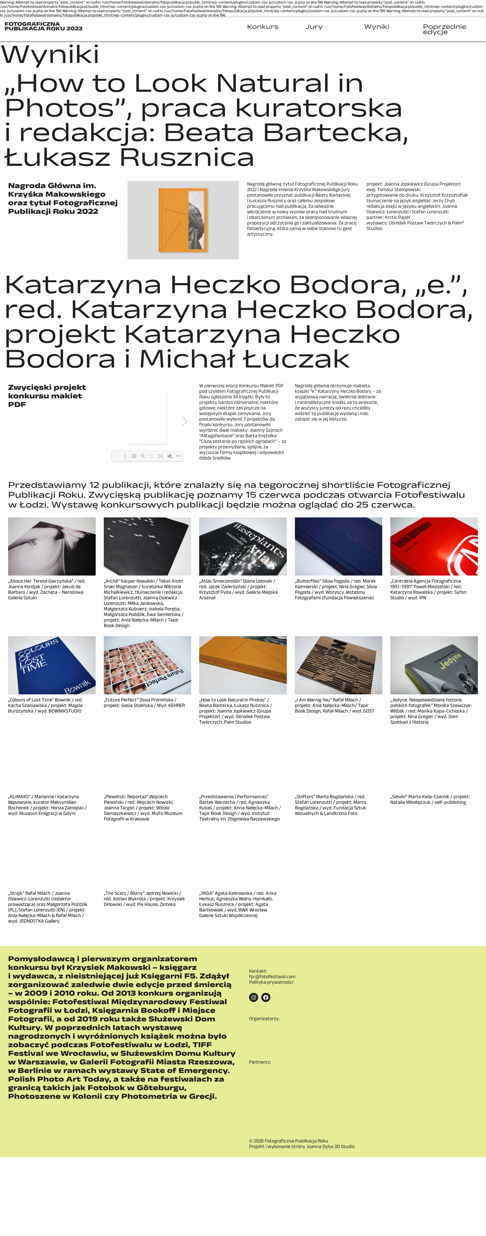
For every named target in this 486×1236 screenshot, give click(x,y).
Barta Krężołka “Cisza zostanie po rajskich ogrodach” (238, 438)
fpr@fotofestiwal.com (272, 976)
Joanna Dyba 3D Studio (330, 1101)
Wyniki (50, 53)
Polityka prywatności (271, 982)
